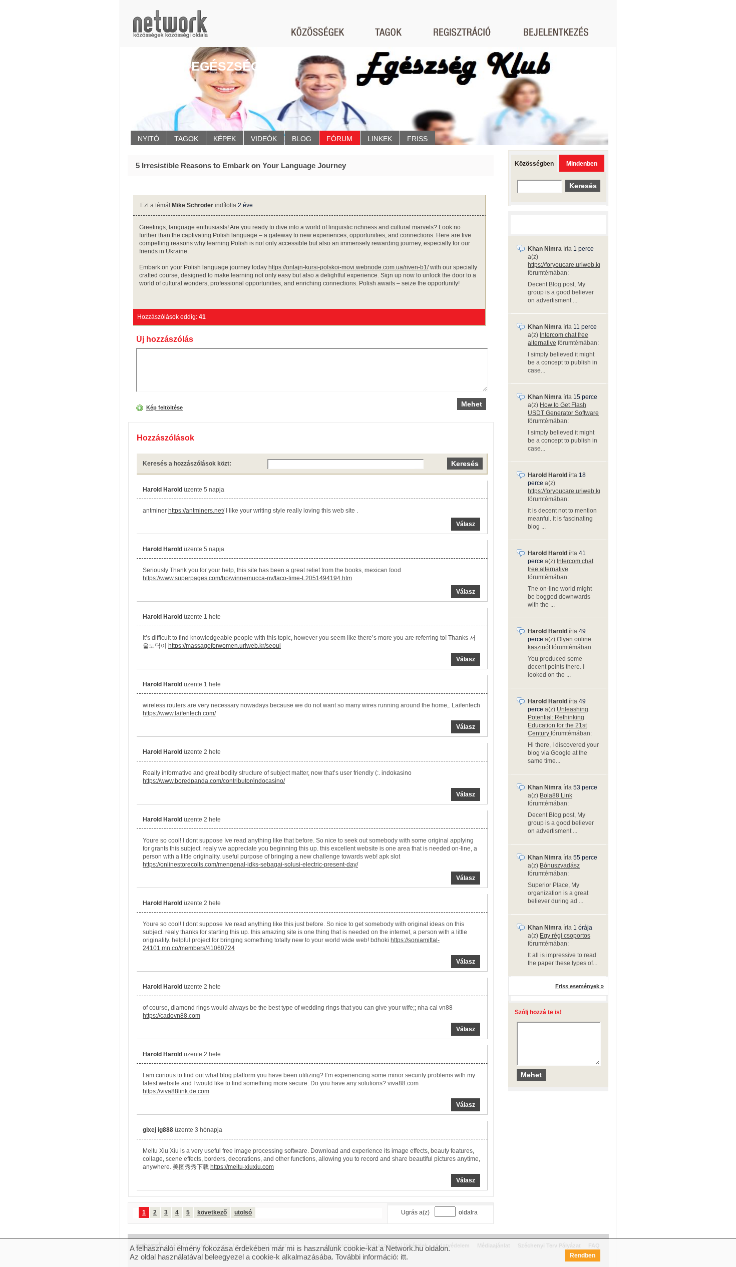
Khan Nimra (545, 248)
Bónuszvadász (560, 865)
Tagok (186, 139)
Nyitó (148, 139)
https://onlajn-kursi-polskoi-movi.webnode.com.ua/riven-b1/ (348, 267)
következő (212, 1212)
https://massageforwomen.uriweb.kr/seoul (224, 645)
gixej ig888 (158, 1129)
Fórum (339, 139)
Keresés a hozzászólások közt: (187, 463)
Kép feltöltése (164, 407)
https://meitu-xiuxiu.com (242, 1166)
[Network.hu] (170, 29)
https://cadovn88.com (171, 1015)
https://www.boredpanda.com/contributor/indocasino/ (214, 780)
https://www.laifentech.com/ (179, 713)
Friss (417, 139)
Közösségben (534, 163)
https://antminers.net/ (196, 510)
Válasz (465, 524)
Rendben (582, 1255)
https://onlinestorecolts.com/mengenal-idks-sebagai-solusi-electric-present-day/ (250, 864)
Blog (301, 139)
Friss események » (579, 986)
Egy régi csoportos (565, 935)
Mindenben (581, 163)
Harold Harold (162, 489)
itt (403, 1256)
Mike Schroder (192, 205)
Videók (264, 139)
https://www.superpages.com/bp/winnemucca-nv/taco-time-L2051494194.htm (247, 578)
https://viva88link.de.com (176, 1091)
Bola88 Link (556, 795)
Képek (224, 139)
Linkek (379, 139)
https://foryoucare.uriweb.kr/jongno (574, 264)
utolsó (243, 1212)
